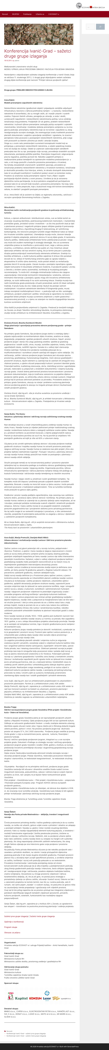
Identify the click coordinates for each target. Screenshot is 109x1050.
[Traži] (100, 27)
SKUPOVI (15, 14)
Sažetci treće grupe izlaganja (42, 916)
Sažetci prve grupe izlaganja (16, 916)
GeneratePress (73, 1047)
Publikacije (27, 14)
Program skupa (10, 927)
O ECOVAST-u (53, 14)
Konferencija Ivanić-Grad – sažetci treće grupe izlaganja (26, 1036)
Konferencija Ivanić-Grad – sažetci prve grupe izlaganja (26, 1033)
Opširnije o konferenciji (14, 922)
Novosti (5, 14)
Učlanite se (40, 14)
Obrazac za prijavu (12, 933)
